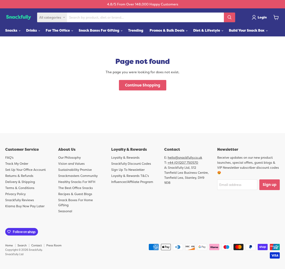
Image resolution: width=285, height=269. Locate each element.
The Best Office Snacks (75, 188)
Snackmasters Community (78, 176)
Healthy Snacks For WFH (76, 182)
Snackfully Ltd (14, 254)
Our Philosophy (69, 157)
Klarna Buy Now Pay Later (24, 206)
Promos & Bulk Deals (167, 30)
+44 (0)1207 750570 (183, 162)
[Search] (229, 17)
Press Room (54, 245)
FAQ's (9, 157)
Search (22, 245)
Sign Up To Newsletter (128, 169)
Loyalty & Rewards (125, 157)
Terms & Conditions (19, 188)
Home (9, 245)
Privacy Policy (15, 194)
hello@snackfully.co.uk (185, 157)
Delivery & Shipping (20, 182)
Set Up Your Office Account (25, 169)
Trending (135, 30)
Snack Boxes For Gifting (99, 30)
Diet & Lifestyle (207, 30)
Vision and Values (71, 163)
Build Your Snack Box (247, 30)
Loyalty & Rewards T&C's (130, 176)
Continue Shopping (142, 85)
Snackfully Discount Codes (131, 163)
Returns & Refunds (19, 176)
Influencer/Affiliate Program (132, 182)
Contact (36, 245)
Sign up (269, 184)
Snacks (11, 30)
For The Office (58, 30)
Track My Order (16, 163)
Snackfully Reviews (19, 200)
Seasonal (65, 211)
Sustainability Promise (75, 169)
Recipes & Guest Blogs (75, 194)
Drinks (32, 30)
